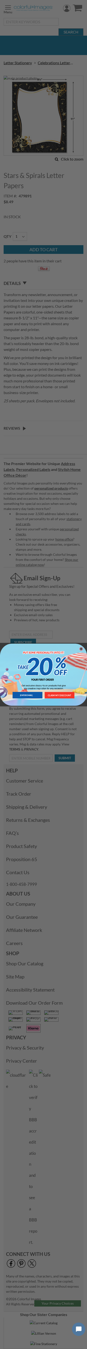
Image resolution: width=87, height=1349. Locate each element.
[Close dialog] (81, 649)
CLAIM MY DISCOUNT (59, 695)
